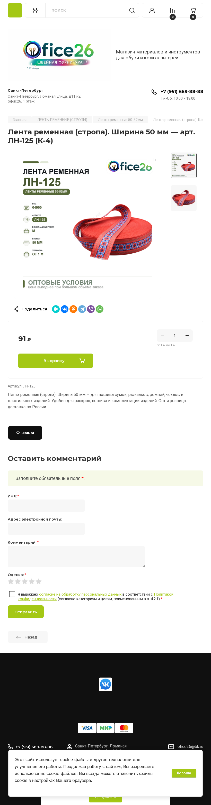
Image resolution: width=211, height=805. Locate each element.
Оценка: (17, 574)
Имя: (13, 496)
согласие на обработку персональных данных (80, 594)
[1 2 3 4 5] (105, 581)
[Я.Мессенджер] (56, 309)
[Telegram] (82, 309)
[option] (87, 226)
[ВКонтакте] (64, 309)
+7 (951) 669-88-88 (182, 91)
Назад (30, 637)
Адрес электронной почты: (35, 519)
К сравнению (154, 159)
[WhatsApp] (99, 309)
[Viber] (91, 309)
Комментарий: (23, 542)
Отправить (25, 611)
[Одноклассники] (73, 309)
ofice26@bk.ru (190, 746)
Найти (132, 10)
